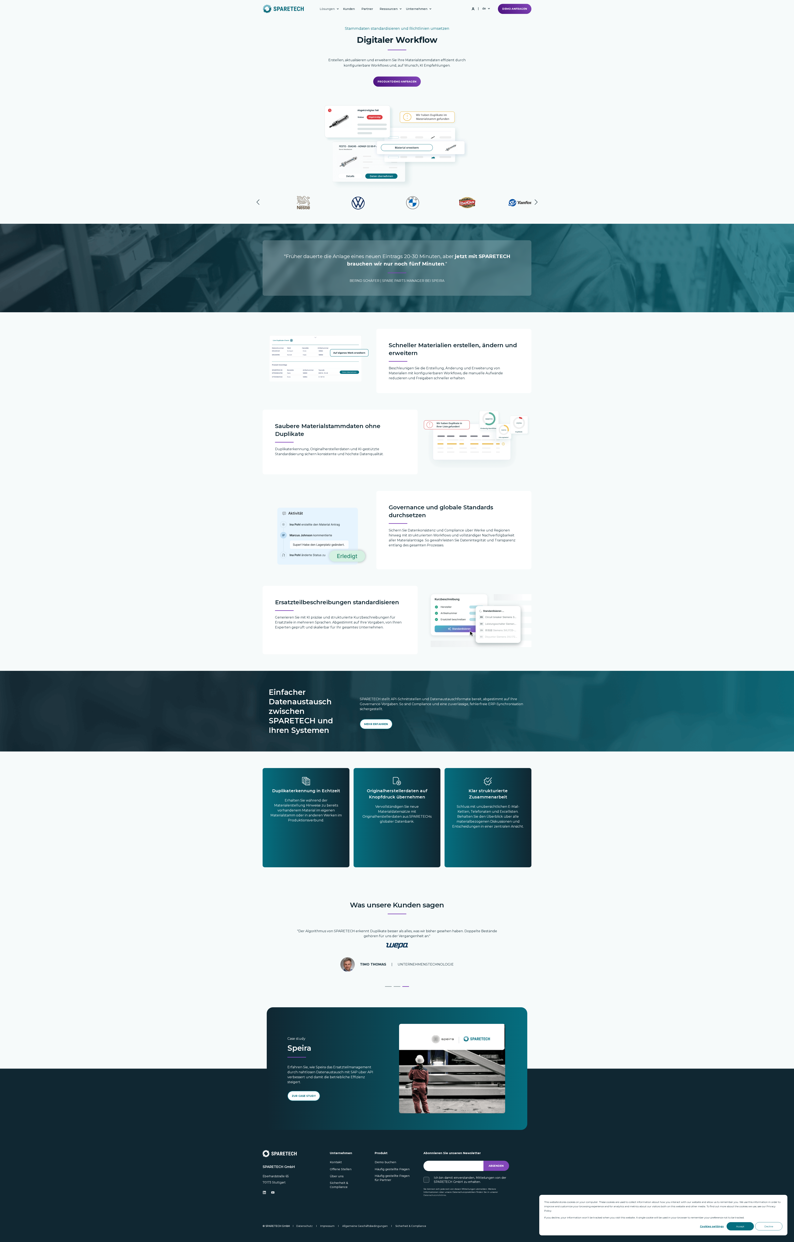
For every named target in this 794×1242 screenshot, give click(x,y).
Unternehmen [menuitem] (416, 9)
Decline (768, 1226)
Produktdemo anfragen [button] (397, 81)
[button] (258, 202)
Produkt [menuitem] (381, 1153)
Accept (740, 1226)
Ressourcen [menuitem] (389, 9)
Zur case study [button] (304, 1095)
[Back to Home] (283, 9)
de (484, 8)
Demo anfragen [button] (514, 8)
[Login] (473, 8)
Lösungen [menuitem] (327, 9)
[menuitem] (337, 9)
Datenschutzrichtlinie (434, 1195)
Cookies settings (712, 1226)
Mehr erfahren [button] (376, 724)
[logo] (279, 1153)
